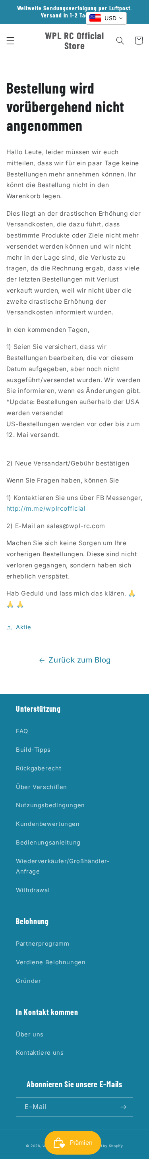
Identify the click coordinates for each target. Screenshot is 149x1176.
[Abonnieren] (123, 1107)
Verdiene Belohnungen (51, 962)
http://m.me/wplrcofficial (46, 508)
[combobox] (106, 18)
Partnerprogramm (42, 943)
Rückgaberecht (38, 768)
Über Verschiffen (41, 787)
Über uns (30, 1034)
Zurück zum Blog (79, 660)
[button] (10, 40)
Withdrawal (33, 890)
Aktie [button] (23, 627)
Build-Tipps (33, 749)
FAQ (22, 731)
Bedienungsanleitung (48, 842)
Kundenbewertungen (48, 823)
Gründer (28, 980)
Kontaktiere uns (40, 1052)
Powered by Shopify (104, 1146)
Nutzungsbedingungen (50, 805)
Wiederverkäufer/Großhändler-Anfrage (63, 866)
